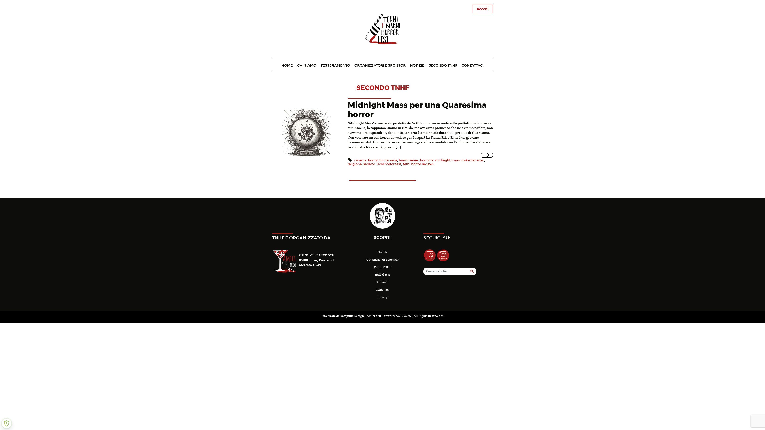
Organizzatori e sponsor (380, 65)
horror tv (427, 160)
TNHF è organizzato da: (302, 238)
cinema (360, 160)
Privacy (383, 297)
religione (355, 164)
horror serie (388, 160)
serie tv (369, 164)
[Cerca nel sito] (472, 271)
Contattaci (473, 65)
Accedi (482, 9)
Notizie (417, 65)
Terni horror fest (388, 164)
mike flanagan (472, 160)
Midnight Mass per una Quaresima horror (417, 109)
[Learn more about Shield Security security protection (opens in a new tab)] (6, 423)
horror (373, 160)
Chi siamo (306, 65)
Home (287, 65)
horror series (408, 160)
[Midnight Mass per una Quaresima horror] (487, 155)
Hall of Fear (382, 274)
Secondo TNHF (443, 65)
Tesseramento (335, 65)
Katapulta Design (352, 316)
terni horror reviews (418, 164)
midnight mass (447, 160)
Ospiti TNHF (382, 267)
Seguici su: (436, 238)
